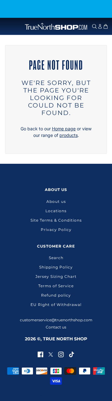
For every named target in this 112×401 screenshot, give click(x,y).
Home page (64, 128)
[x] (51, 354)
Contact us (56, 327)
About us (56, 201)
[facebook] (40, 354)
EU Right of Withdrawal (56, 304)
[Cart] (105, 26)
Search (56, 257)
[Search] (94, 26)
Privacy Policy (56, 229)
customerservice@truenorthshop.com (56, 320)
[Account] (100, 26)
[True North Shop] (56, 26)
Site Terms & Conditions (56, 220)
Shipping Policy (56, 267)
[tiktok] (71, 354)
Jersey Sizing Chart (56, 276)
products (68, 135)
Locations (56, 210)
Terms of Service (56, 285)
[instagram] (61, 354)
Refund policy (56, 295)
